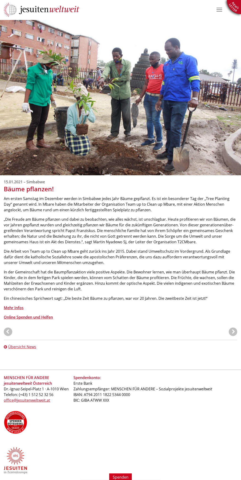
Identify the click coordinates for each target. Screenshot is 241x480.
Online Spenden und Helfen (28, 317)
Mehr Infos (14, 307)
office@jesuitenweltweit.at (27, 400)
